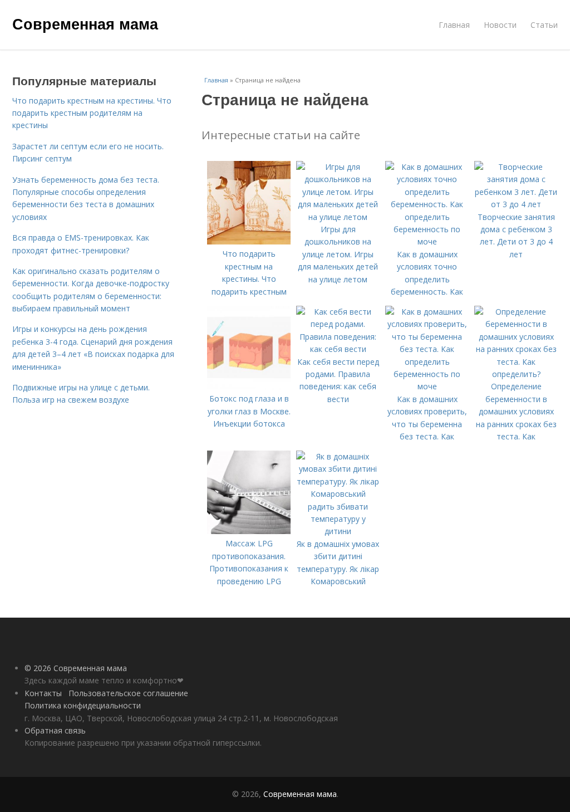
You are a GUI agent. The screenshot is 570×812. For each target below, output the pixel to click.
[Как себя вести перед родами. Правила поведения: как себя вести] (338, 349)
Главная (454, 24)
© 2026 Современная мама (75, 668)
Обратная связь (55, 730)
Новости (500, 24)
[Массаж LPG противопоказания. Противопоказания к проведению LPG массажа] (249, 531)
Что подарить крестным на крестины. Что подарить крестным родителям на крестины (91, 113)
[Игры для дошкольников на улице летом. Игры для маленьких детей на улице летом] (338, 217)
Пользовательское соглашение (128, 693)
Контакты (43, 693)
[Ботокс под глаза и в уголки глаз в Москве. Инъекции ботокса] (249, 386)
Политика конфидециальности (82, 705)
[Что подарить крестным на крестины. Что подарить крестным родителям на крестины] (249, 241)
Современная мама (85, 23)
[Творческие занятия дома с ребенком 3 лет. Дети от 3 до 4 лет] (516, 204)
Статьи (544, 24)
